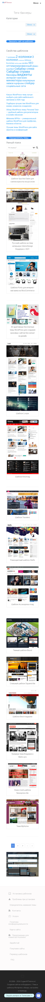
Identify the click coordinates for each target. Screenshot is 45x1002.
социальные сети (16, 86)
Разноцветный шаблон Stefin (22, 560)
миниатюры (14, 80)
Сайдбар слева (24, 68)
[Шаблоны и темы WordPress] (7, 2)
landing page (18, 63)
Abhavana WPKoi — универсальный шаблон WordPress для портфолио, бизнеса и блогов (21, 121)
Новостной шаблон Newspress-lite (22, 791)
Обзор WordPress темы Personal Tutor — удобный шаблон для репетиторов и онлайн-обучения (22, 112)
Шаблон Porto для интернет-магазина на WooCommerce (22, 289)
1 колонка (10, 57)
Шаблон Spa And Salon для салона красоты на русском (22, 180)
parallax (25, 63)
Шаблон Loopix (22, 413)
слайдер (29, 83)
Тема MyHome (22, 826)
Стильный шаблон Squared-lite (22, 683)
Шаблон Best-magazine (22, 716)
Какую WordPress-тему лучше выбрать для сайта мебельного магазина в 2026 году (19, 97)
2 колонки (24, 57)
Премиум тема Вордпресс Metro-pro (23, 755)
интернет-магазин (16, 77)
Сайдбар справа (18, 71)
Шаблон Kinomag (22, 477)
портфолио (19, 83)
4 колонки (21, 60)
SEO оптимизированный (19, 64)
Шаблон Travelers (22, 517)
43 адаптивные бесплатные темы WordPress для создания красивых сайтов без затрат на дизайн (22, 331)
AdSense (28, 60)
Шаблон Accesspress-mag (22, 604)
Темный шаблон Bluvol (22, 650)
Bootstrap (10, 63)
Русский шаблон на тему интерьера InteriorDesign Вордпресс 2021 (22, 246)
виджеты (24, 75)
